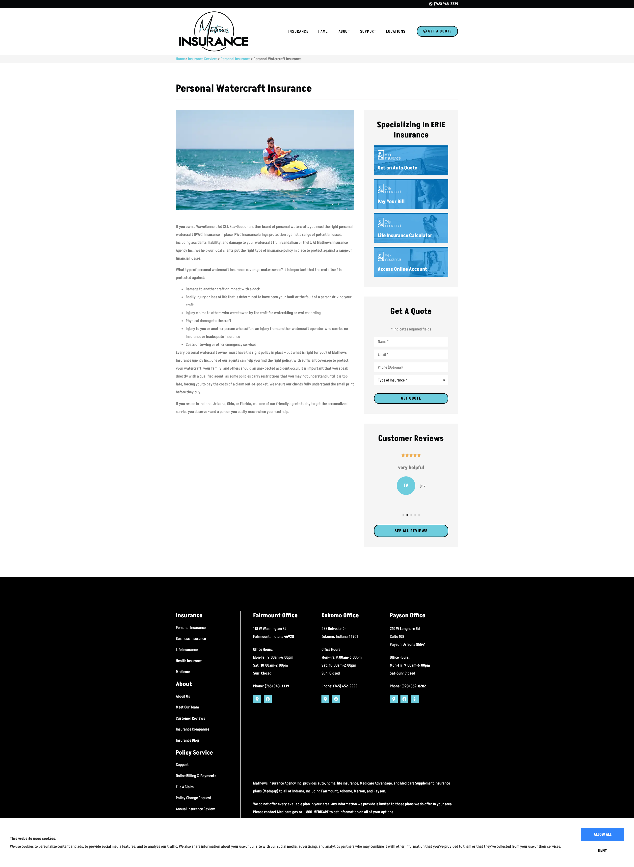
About (344, 31)
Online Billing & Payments (196, 776)
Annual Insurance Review (195, 809)
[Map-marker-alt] (257, 699)
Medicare (183, 672)
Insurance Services (202, 59)
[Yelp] (415, 699)
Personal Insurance (235, 59)
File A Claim (185, 787)
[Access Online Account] (411, 262)
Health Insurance (189, 661)
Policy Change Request (193, 798)
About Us (183, 696)
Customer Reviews (190, 718)
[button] (403, 515)
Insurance (298, 31)
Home (180, 59)
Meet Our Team (187, 707)
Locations (395, 31)
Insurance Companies (192, 729)
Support (368, 31)
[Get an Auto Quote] (411, 161)
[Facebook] (268, 699)
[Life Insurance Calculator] (411, 228)
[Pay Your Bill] (411, 194)
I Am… (323, 31)
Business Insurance (191, 638)
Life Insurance (187, 649)
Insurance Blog (187, 740)
